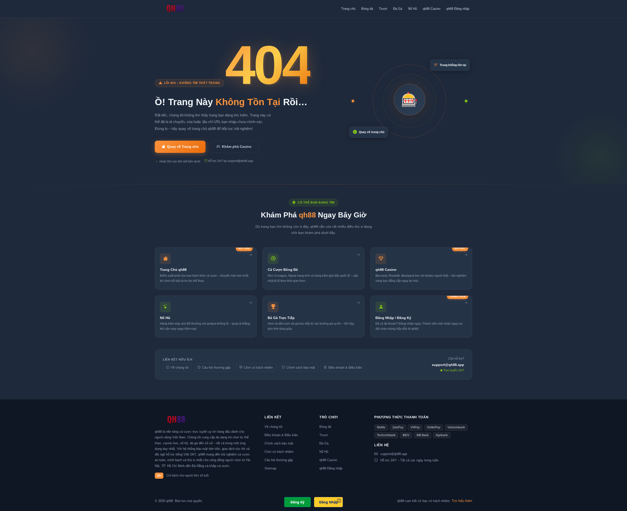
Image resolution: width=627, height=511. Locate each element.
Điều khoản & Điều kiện (345, 367)
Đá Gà (397, 9)
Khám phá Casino (237, 146)
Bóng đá (367, 9)
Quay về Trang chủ (183, 146)
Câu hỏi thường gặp (216, 367)
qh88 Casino (431, 9)
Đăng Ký (297, 502)
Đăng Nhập (328, 502)
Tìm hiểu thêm (462, 501)
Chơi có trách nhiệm (258, 367)
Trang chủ (348, 9)
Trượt (383, 9)
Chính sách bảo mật (300, 367)
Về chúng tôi (180, 367)
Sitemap (270, 468)
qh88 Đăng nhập (457, 9)
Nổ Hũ (412, 9)
